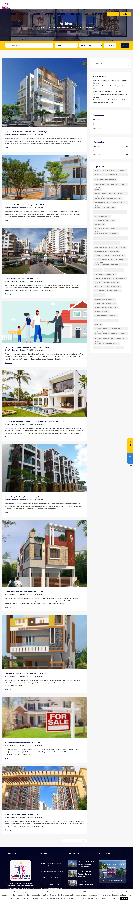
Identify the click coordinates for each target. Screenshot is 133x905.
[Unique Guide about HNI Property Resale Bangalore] (44, 553)
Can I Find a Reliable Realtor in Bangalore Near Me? (24, 205)
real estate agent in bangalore (106, 307)
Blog (86, 14)
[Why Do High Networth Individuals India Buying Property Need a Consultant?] (44, 393)
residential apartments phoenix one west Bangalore (110, 339)
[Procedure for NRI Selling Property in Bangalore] (44, 717)
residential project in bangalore (107, 343)
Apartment (97, 119)
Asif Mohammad (12, 135)
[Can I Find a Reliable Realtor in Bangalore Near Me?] (44, 177)
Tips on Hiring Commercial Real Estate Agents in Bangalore (27, 347)
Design (97, 208)
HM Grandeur (99, 224)
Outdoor (98, 270)
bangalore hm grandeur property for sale (110, 170)
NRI (94, 124)
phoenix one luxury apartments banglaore (110, 278)
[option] (112, 871)
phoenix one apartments (114, 270)
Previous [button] (100, 870)
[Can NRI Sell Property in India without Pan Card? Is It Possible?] (44, 642)
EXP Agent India (108, 208)
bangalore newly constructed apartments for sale (106, 175)
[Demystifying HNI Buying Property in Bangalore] (44, 468)
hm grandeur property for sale (106, 233)
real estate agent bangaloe (105, 299)
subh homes (109, 348)
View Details (118, 881)
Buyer (112, 14)
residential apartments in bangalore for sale (109, 334)
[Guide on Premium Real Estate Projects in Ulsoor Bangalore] (44, 92)
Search (124, 45)
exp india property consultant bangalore (110, 212)
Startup (98, 348)
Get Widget (130, 465)
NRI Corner (75, 14)
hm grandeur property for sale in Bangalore (107, 238)
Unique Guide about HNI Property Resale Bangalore (24, 591)
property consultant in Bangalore (107, 286)
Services (61, 14)
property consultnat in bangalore (107, 291)
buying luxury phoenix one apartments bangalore (109, 194)
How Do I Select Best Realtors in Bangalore (21, 278)
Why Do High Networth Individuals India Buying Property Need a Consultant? (34, 421)
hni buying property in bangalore (107, 251)
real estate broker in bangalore (106, 320)
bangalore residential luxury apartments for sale (110, 184)
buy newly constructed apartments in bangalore (109, 203)
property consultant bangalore (107, 282)
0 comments (39, 135)
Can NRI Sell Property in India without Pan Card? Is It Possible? (28, 673)
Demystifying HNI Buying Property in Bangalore (23, 497)
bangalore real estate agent (105, 180)
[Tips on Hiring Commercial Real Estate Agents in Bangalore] (44, 322)
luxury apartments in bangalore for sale (109, 255)
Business (98, 189)
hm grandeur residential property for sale (110, 247)
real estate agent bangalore (105, 303)
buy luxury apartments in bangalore (108, 198)
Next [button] (125, 870)
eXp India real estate (102, 216)
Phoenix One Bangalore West (105, 274)
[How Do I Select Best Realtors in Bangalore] (44, 251)
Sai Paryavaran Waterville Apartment (114, 864)
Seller (125, 14)
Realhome (98, 324)
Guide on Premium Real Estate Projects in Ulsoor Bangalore (27, 132)
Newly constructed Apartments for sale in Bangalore (110, 260)
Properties (49, 14)
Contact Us (97, 14)
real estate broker (101, 311)
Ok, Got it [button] (124, 898)
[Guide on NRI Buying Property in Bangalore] (44, 788)
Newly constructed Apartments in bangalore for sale (107, 265)
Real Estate (97, 129)
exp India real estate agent (104, 220)
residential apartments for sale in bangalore (107, 329)
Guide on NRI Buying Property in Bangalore (21, 814)
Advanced (110, 45)
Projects (36, 14)
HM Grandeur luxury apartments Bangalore (106, 229)
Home (13, 14)
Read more (8, 147)
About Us (23, 14)
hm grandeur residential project (107, 243)
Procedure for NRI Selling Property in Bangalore (23, 742)
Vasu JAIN (119, 348)
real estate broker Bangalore (105, 316)
